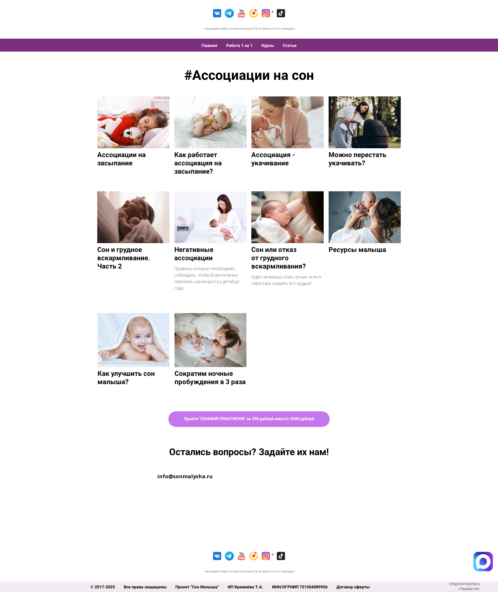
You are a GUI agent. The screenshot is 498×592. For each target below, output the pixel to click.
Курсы (268, 45)
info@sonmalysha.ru (464, 584)
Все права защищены (146, 586)
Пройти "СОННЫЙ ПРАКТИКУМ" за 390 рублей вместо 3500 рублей (249, 418)
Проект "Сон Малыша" (197, 586)
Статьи (289, 45)
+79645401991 (469, 589)
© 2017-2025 (103, 586)
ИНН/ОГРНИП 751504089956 (300, 586)
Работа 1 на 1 (240, 45)
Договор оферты (353, 586)
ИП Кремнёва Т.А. (246, 586)
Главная (210, 45)
